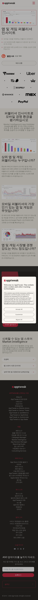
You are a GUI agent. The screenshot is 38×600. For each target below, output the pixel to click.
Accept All (19, 309)
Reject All (19, 319)
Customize (19, 314)
